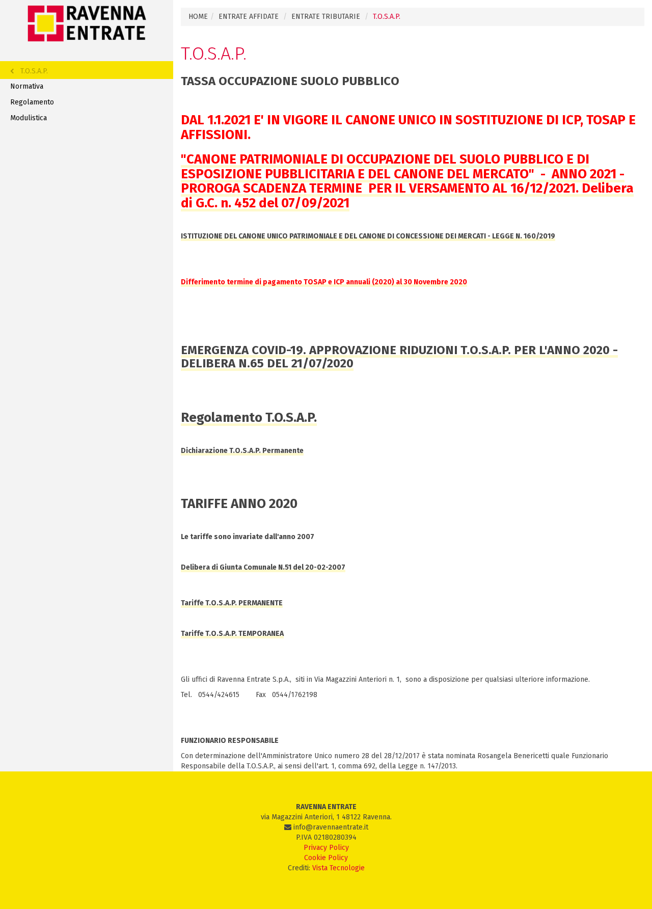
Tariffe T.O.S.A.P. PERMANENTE (232, 603)
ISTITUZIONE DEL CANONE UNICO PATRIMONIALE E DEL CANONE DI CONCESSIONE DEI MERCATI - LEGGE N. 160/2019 (368, 236)
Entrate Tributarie (325, 16)
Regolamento (32, 102)
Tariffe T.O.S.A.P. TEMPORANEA (232, 633)
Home (198, 16)
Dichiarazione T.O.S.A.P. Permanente (242, 450)
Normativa (26, 86)
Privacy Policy (326, 847)
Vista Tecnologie (338, 868)
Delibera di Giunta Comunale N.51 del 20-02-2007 (263, 567)
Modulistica (28, 118)
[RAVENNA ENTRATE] (86, 23)
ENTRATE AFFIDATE (249, 16)
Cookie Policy (326, 857)
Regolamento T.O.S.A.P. (249, 417)
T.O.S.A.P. (34, 71)
